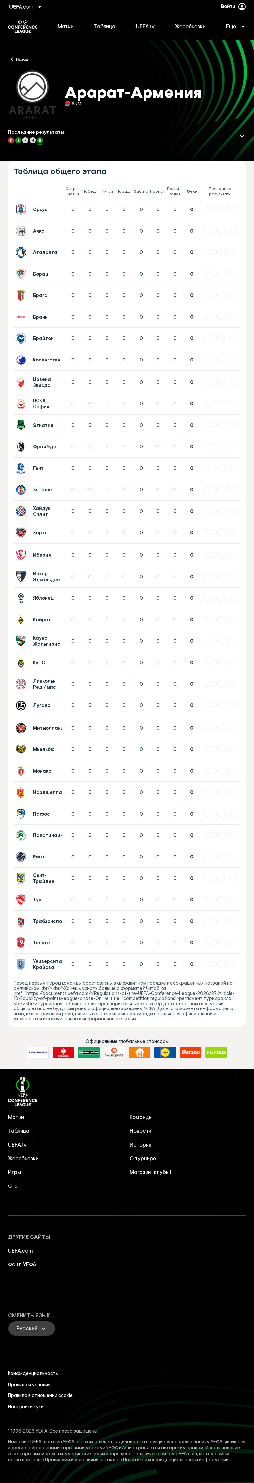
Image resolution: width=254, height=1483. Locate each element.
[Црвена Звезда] (22, 382)
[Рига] (22, 857)
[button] (233, 26)
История (140, 1145)
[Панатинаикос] (22, 835)
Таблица (18, 1131)
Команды (141, 1117)
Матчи (16, 1117)
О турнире (143, 1158)
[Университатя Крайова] (22, 964)
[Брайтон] (22, 338)
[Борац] (22, 274)
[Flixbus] (216, 1053)
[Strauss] (63, 1053)
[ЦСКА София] (22, 404)
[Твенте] (22, 942)
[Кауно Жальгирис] (22, 641)
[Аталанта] (22, 252)
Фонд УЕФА (22, 1264)
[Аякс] (22, 231)
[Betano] (190, 1053)
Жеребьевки (23, 1158)
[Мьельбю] (22, 749)
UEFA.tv (17, 1145)
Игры (14, 1172)
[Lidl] (165, 1053)
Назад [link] (22, 59)
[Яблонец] (22, 598)
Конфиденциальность (33, 1373)
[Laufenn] (38, 1053)
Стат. (14, 1186)
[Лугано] (22, 705)
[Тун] (22, 899)
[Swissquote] (114, 1053)
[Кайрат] (22, 619)
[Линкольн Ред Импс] (22, 684)
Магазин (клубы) (150, 1172)
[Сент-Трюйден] (22, 878)
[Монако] (22, 771)
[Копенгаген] (22, 360)
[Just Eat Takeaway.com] (139, 1053)
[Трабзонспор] (22, 921)
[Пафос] (22, 814)
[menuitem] (67, 26)
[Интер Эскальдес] (22, 576)
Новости (140, 1131)
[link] (65, 26)
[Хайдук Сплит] (22, 511)
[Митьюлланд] (22, 728)
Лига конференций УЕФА (22, 26)
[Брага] (22, 295)
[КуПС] (22, 662)
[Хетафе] (22, 489)
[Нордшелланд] (22, 792)
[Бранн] (22, 317)
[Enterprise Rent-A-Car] (89, 1053)
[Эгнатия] (22, 425)
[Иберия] (22, 555)
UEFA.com (20, 1251)
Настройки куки (26, 1406)
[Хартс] (22, 532)
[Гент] (22, 468)
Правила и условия (29, 1384)
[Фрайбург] (22, 446)
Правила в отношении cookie (40, 1395)
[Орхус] (22, 209)
